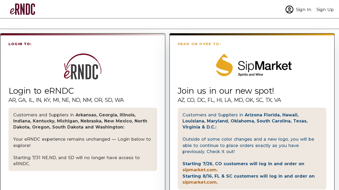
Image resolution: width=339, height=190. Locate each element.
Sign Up (325, 9)
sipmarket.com (199, 170)
